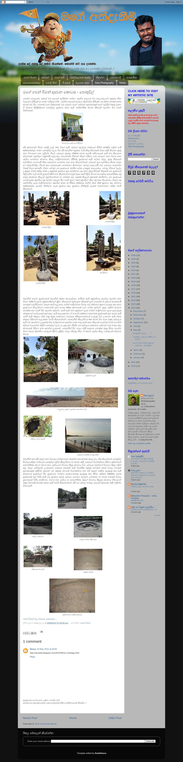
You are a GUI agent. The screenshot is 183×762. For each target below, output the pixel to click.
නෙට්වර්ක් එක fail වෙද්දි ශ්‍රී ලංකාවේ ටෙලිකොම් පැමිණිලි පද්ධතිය (142, 461)
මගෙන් (45, 77)
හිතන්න (100, 77)
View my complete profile (139, 443)
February (137, 354)
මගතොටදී (115, 77)
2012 (133, 308)
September (138, 322)
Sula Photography (104, 82)
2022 (133, 270)
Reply (32, 657)
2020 (133, 278)
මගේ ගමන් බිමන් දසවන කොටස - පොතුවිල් (143, 344)
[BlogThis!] (27, 633)
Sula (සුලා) (149, 395)
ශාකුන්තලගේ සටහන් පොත (140, 383)
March (136, 350)
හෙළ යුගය (135, 470)
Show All (157, 515)
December (138, 311)
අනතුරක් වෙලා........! (142, 333)
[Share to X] (29, 633)
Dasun (33, 649)
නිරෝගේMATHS (138, 484)
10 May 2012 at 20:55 (47, 649)
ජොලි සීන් (51, 82)
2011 (133, 362)
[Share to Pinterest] (35, 633)
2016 (133, 293)
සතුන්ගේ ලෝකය (135, 144)
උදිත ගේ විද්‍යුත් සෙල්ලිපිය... (143, 507)
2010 (133, 366)
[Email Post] (41, 631)
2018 (133, 285)
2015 (133, 297)
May (135, 330)
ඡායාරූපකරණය (31, 82)
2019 (133, 282)
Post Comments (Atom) (45, 724)
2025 (133, 259)
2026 (133, 255)
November (138, 315)
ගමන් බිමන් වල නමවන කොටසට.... (40, 619)
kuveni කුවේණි (137, 500)
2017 (133, 289)
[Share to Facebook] (32, 633)
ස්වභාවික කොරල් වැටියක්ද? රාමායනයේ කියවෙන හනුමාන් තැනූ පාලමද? (143, 475)
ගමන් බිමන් (30, 77)
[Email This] (24, 633)
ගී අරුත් (66, 82)
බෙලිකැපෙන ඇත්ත (80, 77)
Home (122, 82)
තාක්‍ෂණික (131, 77)
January (137, 357)
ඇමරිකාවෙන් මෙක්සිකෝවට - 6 (144, 509)
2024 (133, 263)
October (137, 319)
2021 (133, 274)
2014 (133, 300)
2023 (133, 267)
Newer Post (30, 717)
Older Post (115, 717)
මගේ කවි (59, 77)
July (135, 326)
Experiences (133, 138)
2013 (133, 304)
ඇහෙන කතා (82, 82)
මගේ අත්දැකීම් (134, 136)
